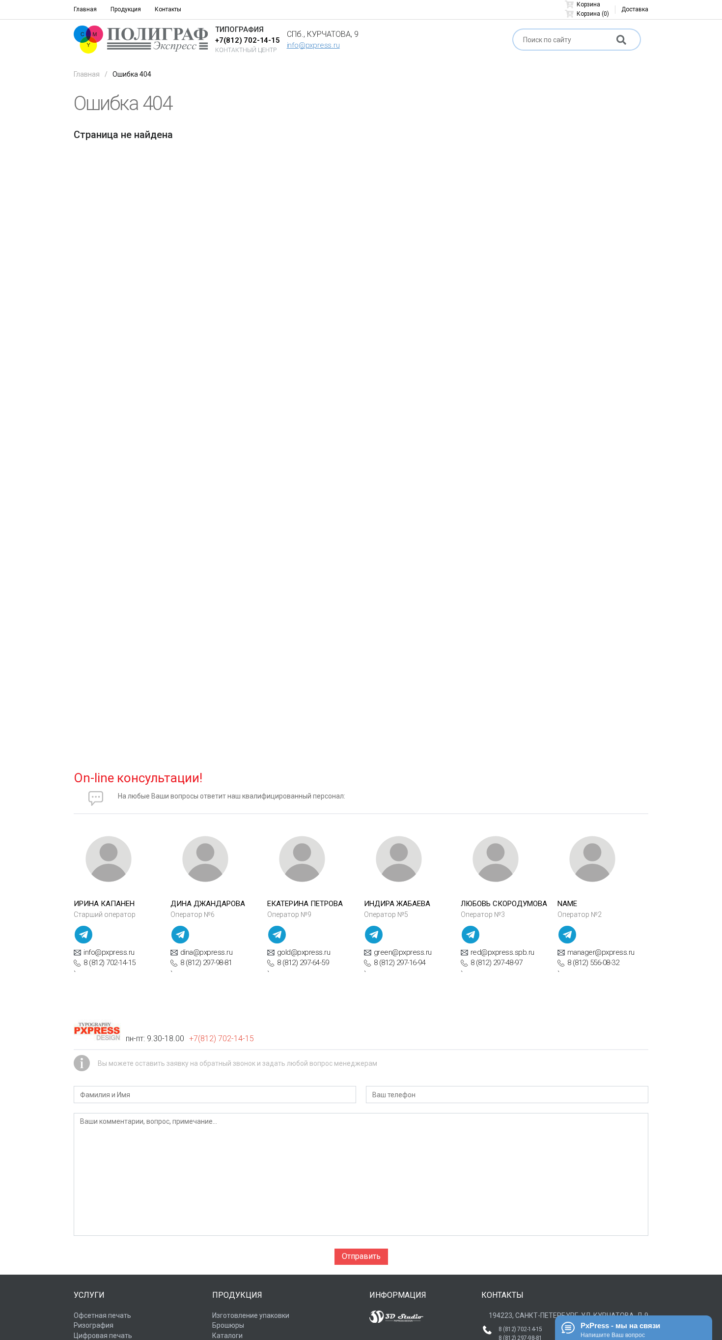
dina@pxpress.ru (206, 952)
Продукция (126, 9)
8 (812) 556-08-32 (593, 962)
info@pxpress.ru (313, 45)
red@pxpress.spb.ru (502, 952)
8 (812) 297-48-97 (497, 962)
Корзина (588, 4)
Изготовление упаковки (250, 1315)
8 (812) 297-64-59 (303, 962)
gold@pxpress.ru (304, 952)
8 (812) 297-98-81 (206, 962)
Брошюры (228, 1325)
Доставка (634, 9)
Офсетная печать (102, 1315)
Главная (85, 9)
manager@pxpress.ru (601, 952)
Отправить (361, 1256)
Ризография (93, 1325)
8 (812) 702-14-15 (109, 962)
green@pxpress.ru (403, 952)
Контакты (168, 9)
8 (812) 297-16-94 (400, 962)
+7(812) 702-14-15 (247, 40)
